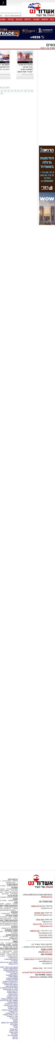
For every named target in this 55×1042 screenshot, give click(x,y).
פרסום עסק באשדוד (11, 959)
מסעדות (14, 887)
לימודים (5, 936)
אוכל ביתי (14, 891)
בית (52, 19)
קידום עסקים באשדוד (10, 970)
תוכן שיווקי (14, 936)
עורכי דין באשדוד (12, 997)
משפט (15, 941)
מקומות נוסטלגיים (11, 931)
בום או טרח (7, 881)
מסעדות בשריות (12, 889)
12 (5, 91)
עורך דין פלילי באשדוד (10, 1015)
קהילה (11, 19)
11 (2, 91)
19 (29, 91)
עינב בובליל (14, 1029)
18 (25, 91)
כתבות (15, 904)
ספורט (36, 19)
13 (8, 91)
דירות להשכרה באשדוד (10, 983)
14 (12, 91)
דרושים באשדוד (12, 992)
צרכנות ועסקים (12, 935)
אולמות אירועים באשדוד (9, 1010)
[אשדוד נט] (37, 889)
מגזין (16, 902)
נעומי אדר (14, 1034)
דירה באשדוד (13, 1012)
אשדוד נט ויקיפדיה (11, 1004)
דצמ (7, 87)
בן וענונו (15, 1037)
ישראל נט (14, 961)
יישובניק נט (14, 973)
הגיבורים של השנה (11, 907)
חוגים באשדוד (13, 994)
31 (2, 93)
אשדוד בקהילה (12, 915)
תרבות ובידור (12, 895)
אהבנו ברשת (7, 951)
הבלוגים (14, 927)
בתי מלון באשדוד (12, 972)
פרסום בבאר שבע (12, 986)
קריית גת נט (14, 1018)
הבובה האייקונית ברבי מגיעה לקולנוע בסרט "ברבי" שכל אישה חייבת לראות (25, 69)
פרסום (15, 1021)
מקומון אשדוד (13, 977)
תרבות (19, 19)
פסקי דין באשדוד (12, 943)
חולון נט (15, 1019)
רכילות (28, 19)
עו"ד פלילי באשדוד (11, 1013)
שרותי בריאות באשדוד (10, 989)
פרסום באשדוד (12, 1002)
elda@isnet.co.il (46, 926)
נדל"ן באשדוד (13, 958)
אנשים (8, 904)
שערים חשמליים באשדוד (9, 999)
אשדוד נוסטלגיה (11, 930)
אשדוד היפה (13, 917)
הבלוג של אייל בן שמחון (10, 928)
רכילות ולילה (13, 879)
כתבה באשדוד (12, 1008)
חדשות (45, 19)
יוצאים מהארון (10, 882)
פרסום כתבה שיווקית (10, 1005)
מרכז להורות (13, 1031)
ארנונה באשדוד (12, 996)
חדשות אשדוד (12, 884)
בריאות (15, 940)
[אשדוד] (38, 17)
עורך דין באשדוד (12, 1016)
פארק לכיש (14, 1024)
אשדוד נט (50, 48)
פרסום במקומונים (12, 975)
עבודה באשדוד (12, 1007)
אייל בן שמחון (13, 964)
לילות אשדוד (6, 913)
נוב (4, 87)
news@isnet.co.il (45, 937)
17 (22, 91)
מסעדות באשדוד (12, 980)
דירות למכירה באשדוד (10, 981)
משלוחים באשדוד (12, 978)
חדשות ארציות (13, 886)
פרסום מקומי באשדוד (10, 969)
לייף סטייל (13, 938)
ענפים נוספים (13, 900)
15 (15, 91)
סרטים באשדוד (12, 956)
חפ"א (16, 1027)
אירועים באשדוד (12, 991)
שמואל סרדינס (13, 1035)
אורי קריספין (34, 931)
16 (18, 91)
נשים (43, 48)
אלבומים (14, 912)
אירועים (15, 913)
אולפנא (15, 1026)
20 (32, 91)
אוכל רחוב (5, 894)
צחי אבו (15, 1038)
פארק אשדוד (13, 1032)
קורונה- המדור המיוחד (10, 946)
